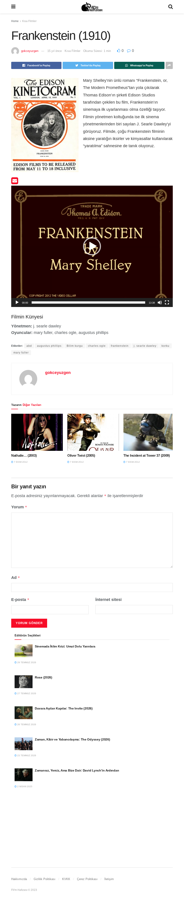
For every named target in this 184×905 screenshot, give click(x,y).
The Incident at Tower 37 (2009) (146, 455)
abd (29, 345)
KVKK (66, 879)
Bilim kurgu (75, 345)
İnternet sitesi (108, 599)
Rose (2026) (43, 677)
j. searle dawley (145, 345)
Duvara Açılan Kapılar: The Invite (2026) (64, 708)
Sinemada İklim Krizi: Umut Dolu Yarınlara (65, 646)
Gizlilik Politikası (44, 879)
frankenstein (120, 345)
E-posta (20, 599)
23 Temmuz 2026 (26, 755)
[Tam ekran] (167, 302)
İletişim (109, 879)
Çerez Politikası (87, 879)
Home (15, 21)
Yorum (19, 507)
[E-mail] (14, 182)
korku (165, 345)
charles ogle (97, 345)
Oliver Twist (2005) (81, 455)
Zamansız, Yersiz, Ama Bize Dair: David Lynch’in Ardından (77, 770)
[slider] (88, 302)
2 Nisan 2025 (24, 786)
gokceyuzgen (29, 51)
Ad (15, 577)
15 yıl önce (54, 51)
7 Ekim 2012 (20, 462)
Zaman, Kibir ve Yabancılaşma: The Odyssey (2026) (72, 739)
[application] (92, 246)
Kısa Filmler (29, 21)
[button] (92, 246)
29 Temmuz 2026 (26, 662)
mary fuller (21, 352)
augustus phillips (49, 345)
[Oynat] (17, 302)
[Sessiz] (160, 302)
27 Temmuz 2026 (26, 693)
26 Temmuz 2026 (26, 724)
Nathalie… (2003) (24, 455)
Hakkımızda (19, 879)
